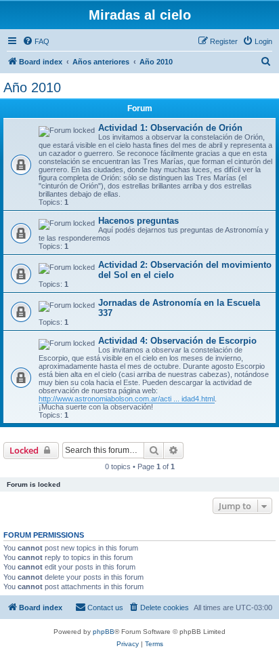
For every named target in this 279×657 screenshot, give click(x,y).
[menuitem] (35, 41)
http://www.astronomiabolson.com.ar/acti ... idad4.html (127, 399)
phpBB (103, 631)
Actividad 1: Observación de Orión (170, 128)
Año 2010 (32, 87)
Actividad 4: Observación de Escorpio (177, 341)
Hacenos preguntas (138, 221)
